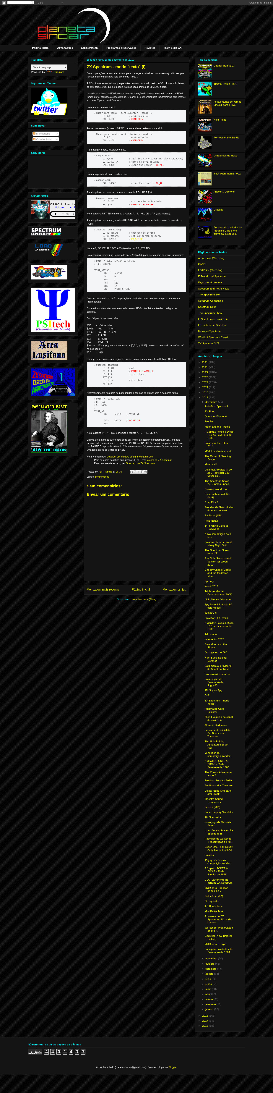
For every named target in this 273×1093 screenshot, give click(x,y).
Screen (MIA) (212, 807)
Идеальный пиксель (210, 282)
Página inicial (40, 47)
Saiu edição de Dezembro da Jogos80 (214, 682)
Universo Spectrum (209, 331)
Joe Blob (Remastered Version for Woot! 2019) (218, 561)
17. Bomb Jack (213, 906)
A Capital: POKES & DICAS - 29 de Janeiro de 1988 (216, 871)
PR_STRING (137, 239)
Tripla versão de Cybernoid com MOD (218, 593)
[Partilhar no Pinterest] (145, 472)
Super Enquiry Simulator (219, 812)
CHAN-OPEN (137, 119)
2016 (205, 1025)
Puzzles (209, 854)
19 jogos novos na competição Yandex (217, 862)
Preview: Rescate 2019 (218, 780)
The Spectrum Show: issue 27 (217, 552)
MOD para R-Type (215, 943)
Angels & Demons (224, 191)
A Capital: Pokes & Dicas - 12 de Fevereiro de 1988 (219, 626)
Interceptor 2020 (214, 639)
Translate (58, 71)
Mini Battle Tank (214, 911)
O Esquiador (212, 901)
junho (209, 983)
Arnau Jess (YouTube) (211, 258)
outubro (210, 963)
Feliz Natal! (211, 520)
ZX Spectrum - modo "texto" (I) (217, 702)
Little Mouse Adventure (218, 599)
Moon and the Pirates (217, 426)
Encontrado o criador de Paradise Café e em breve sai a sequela (228, 230)
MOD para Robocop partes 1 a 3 (216, 889)
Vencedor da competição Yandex (217, 754)
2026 (205, 361)
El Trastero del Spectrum (212, 325)
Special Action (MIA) (225, 83)
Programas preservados (121, 47)
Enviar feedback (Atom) (143, 599)
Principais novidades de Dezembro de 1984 (219, 951)
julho (208, 978)
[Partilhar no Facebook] (142, 472)
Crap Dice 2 (212, 502)
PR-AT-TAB (134, 420)
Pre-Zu (209, 421)
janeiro (209, 1009)
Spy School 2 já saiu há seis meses (218, 606)
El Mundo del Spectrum (212, 276)
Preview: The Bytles (216, 617)
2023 (205, 377)
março (209, 999)
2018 (205, 1015)
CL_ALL (160, 165)
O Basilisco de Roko (225, 155)
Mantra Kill (211, 464)
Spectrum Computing (210, 300)
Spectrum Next (207, 306)
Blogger (172, 1067)
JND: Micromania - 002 (227, 173)
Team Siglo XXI (172, 47)
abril (208, 993)
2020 (205, 392)
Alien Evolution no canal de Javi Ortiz (219, 718)
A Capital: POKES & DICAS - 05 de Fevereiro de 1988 (217, 764)
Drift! (207, 695)
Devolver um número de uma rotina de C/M (130, 456)
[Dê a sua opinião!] (135, 472)
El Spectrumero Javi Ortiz (213, 319)
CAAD (201, 264)
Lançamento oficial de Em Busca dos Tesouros (217, 733)
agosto (209, 973)
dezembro (211, 401)
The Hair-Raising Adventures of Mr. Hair (216, 744)
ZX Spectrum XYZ (208, 343)
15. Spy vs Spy (213, 690)
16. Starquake (213, 817)
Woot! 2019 (211, 586)
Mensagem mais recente (103, 589)
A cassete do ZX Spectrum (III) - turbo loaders (218, 919)
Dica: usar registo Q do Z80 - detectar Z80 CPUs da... (218, 472)
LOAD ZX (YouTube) (210, 270)
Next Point (220, 119)
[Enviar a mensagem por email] (131, 472)
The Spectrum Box (209, 294)
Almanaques (65, 47)
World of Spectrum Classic (213, 337)
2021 (205, 387)
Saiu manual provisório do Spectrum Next (218, 667)
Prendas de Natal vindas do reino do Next (219, 509)
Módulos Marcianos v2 (218, 451)
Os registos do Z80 (216, 652)
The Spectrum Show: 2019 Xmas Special (217, 482)
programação (102, 476)
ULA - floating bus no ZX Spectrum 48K (219, 832)
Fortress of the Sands (226, 137)
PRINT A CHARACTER (142, 204)
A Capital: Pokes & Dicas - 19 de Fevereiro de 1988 (219, 434)
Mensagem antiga (174, 589)
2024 (205, 372)
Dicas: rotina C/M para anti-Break (218, 792)
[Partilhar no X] (138, 472)
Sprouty (209, 581)
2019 (205, 397)
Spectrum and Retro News (213, 288)
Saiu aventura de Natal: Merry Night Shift (218, 544)
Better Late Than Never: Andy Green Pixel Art (219, 848)
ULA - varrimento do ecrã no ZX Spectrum (219, 881)
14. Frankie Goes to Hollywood (216, 527)
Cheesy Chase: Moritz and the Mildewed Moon (218, 573)
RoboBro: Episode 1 (216, 406)
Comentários (43, 139)
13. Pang (210, 411)
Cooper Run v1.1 (224, 65)
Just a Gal (211, 612)
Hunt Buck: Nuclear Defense (216, 659)
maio (208, 988)
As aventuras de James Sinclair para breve (227, 103)
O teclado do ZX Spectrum (140, 463)
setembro (211, 968)
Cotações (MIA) (214, 896)
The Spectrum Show (210, 312)
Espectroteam (89, 47)
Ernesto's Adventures (217, 673)
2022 (205, 382)
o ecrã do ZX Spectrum (159, 460)
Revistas (149, 47)
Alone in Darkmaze (216, 725)
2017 (205, 1020)
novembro (211, 958)
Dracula (218, 209)
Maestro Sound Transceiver (214, 800)
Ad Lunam (211, 634)
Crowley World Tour (216, 489)
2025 (205, 367)
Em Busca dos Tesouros (219, 785)
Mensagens (42, 133)
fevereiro (211, 1004)
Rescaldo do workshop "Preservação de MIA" (219, 840)
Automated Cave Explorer (214, 710)
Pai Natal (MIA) (213, 515)
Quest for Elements (216, 416)
